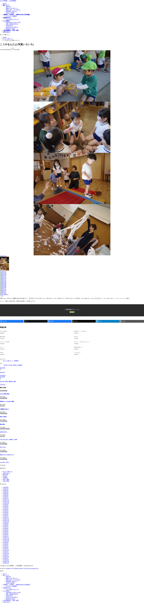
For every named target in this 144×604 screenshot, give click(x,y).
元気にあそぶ (6, 473)
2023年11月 (6, 539)
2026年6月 (5, 490)
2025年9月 (5, 504)
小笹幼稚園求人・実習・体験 (11, 600)
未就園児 (16, 360)
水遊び (1, 352)
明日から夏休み (3, 416)
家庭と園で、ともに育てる (13, 9)
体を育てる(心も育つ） (12, 27)
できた (1, 347)
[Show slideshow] (4, 294)
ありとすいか (3, 447)
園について (6, 575)
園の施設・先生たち (11, 11)
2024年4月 (5, 531)
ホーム (5, 573)
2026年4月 (5, 493)
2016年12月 (6, 563)
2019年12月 (6, 559)
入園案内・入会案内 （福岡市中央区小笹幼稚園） (17, 584)
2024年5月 (5, 529)
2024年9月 (5, 523)
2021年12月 (6, 553)
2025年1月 (5, 517)
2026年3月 (5, 495)
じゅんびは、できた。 (5, 462)
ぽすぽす (76, 336)
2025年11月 (6, 501)
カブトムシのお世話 (4, 341)
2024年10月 (6, 522)
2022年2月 (5, 552)
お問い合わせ (6, 602)
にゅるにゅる (77, 352)
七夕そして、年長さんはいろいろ (82, 341)
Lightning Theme (18, 568)
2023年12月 (6, 537)
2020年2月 (5, 558)
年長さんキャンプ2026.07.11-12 (7, 454)
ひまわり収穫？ (3, 331)
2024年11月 (6, 520)
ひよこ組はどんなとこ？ (12, 19)
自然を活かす (9, 25)
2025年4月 (5, 512)
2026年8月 (5, 487)
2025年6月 (5, 509)
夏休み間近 (2, 336)
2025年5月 (5, 511)
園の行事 (5, 474)
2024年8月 (5, 525)
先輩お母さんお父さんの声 (13, 22)
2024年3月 (5, 533)
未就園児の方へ (7, 587)
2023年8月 (5, 544)
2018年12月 (6, 561)
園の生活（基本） (11, 28)
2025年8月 (5, 506)
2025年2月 (5, 515)
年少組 (10, 365)
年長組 (14, 365)
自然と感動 (6, 481)
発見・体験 (6, 479)
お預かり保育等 (10, 13)
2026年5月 (5, 492)
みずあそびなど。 (4, 431)
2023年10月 (6, 540)
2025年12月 (6, 500)
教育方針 (8, 6)
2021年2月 (5, 555)
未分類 (5, 476)
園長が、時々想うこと (12, 8)
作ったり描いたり (8, 360)
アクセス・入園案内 (11, 16)
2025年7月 (5, 507)
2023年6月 (5, 547)
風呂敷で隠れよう (78, 347)
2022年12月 (6, 550)
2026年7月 (5, 488)
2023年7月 (5, 545)
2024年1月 (5, 536)
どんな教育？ (6, 591)
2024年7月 (5, 526)
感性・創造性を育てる (12, 24)
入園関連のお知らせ (4, 409)
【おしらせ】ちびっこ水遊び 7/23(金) (8, 439)
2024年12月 (6, 518)
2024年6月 (5, 528)
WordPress (8, 568)
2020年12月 (6, 556)
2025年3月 (5, 514)
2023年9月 (5, 542)
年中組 (6, 365)
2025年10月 (6, 503)
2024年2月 (5, 534)
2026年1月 (5, 498)
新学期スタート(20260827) (80, 331)
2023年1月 (5, 548)
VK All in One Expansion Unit (31, 568)
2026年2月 (5, 496)
